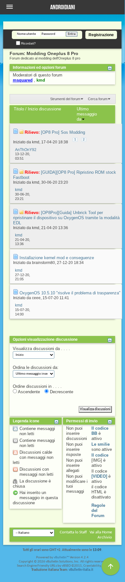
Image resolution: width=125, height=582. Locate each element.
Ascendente (28, 391)
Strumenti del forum (65, 99)
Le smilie (100, 444)
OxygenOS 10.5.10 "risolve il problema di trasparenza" (70, 293)
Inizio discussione (44, 109)
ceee (36, 298)
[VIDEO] (99, 476)
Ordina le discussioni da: (36, 367)
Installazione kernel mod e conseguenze (57, 257)
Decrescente (61, 391)
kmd (35, 142)
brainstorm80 (43, 262)
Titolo (19, 109)
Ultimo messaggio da (87, 114)
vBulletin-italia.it (81, 570)
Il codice (99, 455)
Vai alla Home (101, 532)
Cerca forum (97, 99)
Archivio (105, 537)
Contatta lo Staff (73, 532)
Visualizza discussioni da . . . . (41, 348)
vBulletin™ (61, 557)
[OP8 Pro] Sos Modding (63, 132)
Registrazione (101, 35)
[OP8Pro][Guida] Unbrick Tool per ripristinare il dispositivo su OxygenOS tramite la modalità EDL (66, 217)
